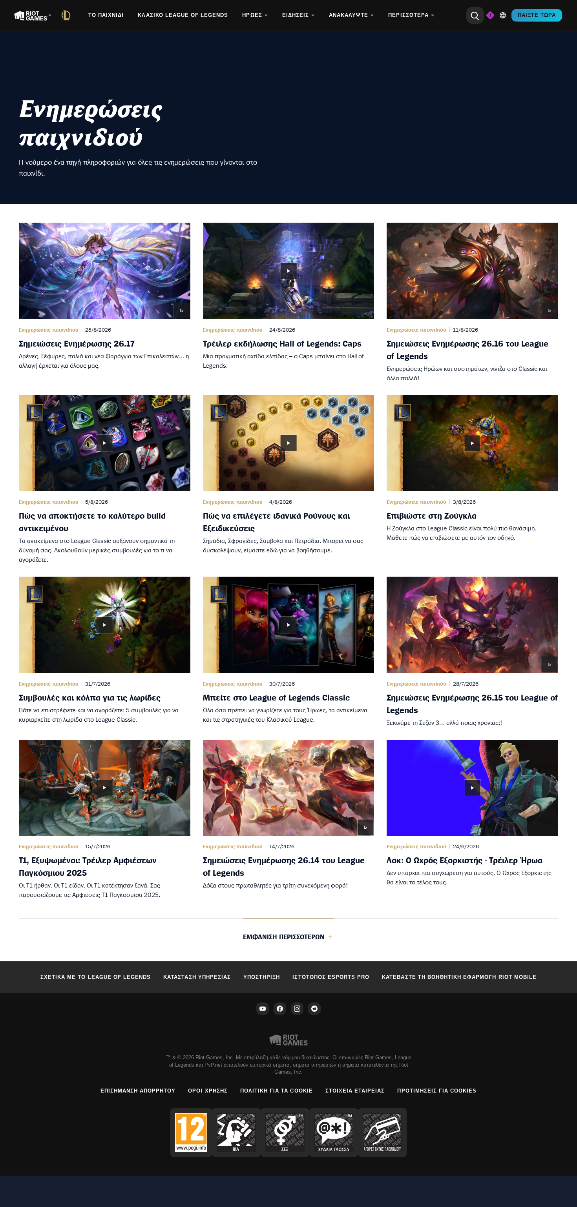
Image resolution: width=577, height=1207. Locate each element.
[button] (104, 303)
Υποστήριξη (261, 977)
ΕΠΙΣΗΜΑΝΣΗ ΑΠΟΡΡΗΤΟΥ (138, 1091)
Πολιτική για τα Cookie (276, 1091)
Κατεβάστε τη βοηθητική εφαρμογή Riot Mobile (459, 977)
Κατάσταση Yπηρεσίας (197, 977)
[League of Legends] (67, 15)
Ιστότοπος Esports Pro (330, 977)
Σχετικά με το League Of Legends (95, 977)
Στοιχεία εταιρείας (355, 1091)
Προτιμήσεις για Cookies (437, 1091)
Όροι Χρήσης (207, 1091)
